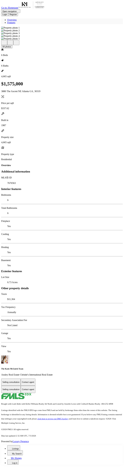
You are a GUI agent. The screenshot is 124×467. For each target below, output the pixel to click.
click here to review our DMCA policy (53, 419)
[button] (62, 27)
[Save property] (10, 42)
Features (11, 22)
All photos (6, 47)
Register (13, 14)
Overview (12, 20)
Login (4, 14)
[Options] (4, 42)
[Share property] (16, 42)
